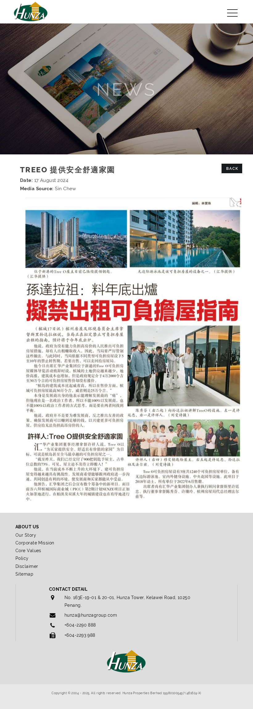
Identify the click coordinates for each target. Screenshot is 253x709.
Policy (22, 558)
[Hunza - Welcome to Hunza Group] (31, 11)
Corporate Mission (34, 542)
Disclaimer (26, 566)
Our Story (25, 535)
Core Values (28, 550)
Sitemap (24, 574)
